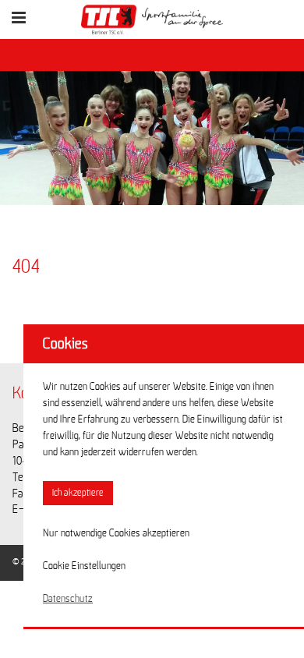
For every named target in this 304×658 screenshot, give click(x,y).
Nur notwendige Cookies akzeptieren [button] (116, 533)
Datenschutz (68, 598)
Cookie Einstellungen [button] (84, 566)
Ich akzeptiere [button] (78, 493)
